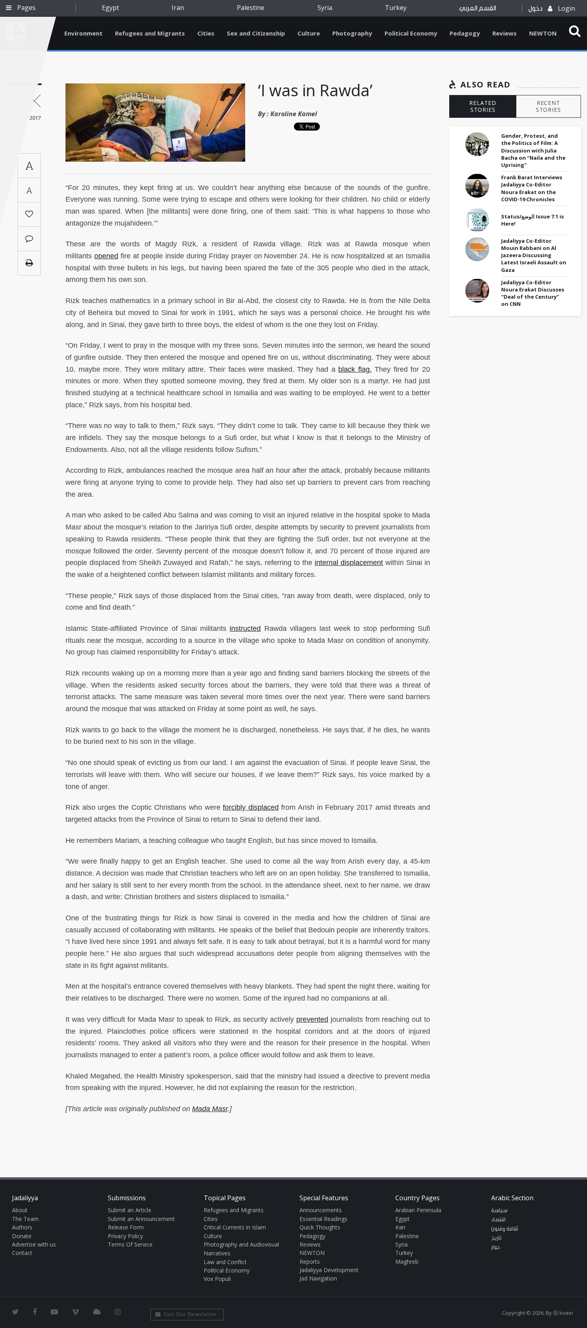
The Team (25, 1219)
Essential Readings (323, 1219)
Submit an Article (129, 1210)
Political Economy (411, 33)
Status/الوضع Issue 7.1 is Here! (532, 220)
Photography (352, 33)
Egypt (110, 7)
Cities (205, 33)
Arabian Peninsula (418, 1210)
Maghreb (406, 1261)
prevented (312, 1019)
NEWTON (543, 33)
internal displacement (349, 563)
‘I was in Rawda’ (315, 90)
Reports (309, 1261)
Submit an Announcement (141, 1219)
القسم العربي (477, 8)
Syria (324, 7)
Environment (83, 33)
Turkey (396, 7)
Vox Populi (217, 1278)
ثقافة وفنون (504, 1229)
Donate (22, 1236)
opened (106, 256)
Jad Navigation (318, 1278)
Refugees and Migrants (150, 33)
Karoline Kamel (293, 113)
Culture (308, 33)
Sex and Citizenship (256, 33)
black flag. (355, 369)
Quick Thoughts (319, 1227)
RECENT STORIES (548, 106)
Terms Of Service (130, 1244)
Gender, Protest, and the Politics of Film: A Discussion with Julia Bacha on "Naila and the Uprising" (533, 150)
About (20, 1210)
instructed (245, 628)
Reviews (504, 33)
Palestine (250, 7)
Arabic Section (512, 1197)
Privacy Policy (125, 1236)
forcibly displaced (251, 807)
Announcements (320, 1210)
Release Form (126, 1227)
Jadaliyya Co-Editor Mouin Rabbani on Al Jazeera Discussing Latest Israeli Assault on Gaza (533, 255)
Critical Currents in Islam (235, 1227)
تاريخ (496, 1238)
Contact (22, 1253)
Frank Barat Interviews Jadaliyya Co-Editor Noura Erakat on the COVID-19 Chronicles (531, 188)
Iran (178, 7)
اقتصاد (498, 1220)
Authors (22, 1227)
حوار (495, 1247)
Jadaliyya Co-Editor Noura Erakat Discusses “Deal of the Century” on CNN (532, 293)
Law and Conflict (225, 1262)
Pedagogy (465, 33)
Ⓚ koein (563, 1312)
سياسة (499, 1210)
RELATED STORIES (482, 106)
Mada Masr (210, 1109)
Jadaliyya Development (329, 1270)
